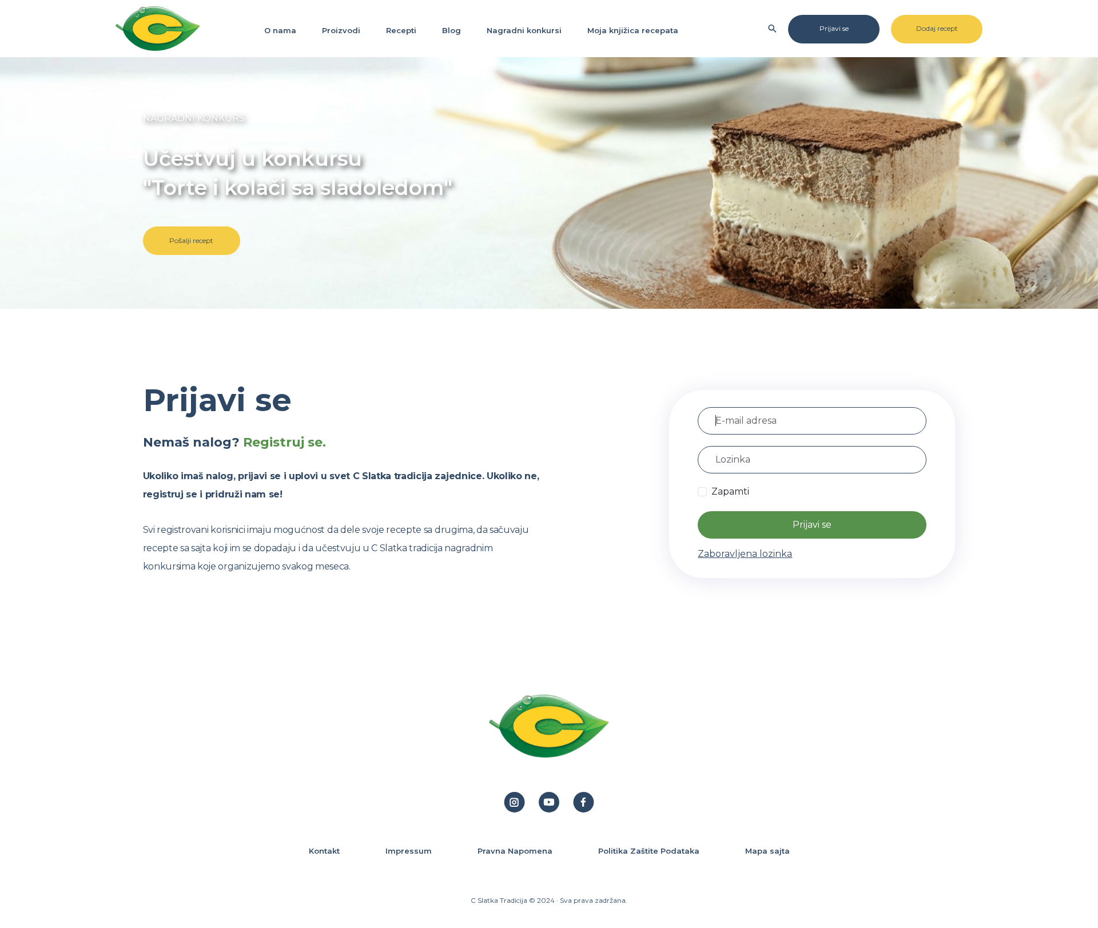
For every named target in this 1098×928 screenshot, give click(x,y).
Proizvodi (341, 30)
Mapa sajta (767, 850)
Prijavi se (834, 28)
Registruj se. (284, 442)
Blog (451, 30)
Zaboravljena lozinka (745, 553)
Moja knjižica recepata (632, 30)
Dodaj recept (937, 28)
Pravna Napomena (515, 850)
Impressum (408, 850)
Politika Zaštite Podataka (648, 850)
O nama (280, 30)
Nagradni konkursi (524, 30)
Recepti (401, 30)
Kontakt (324, 850)
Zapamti (730, 491)
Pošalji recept (191, 240)
